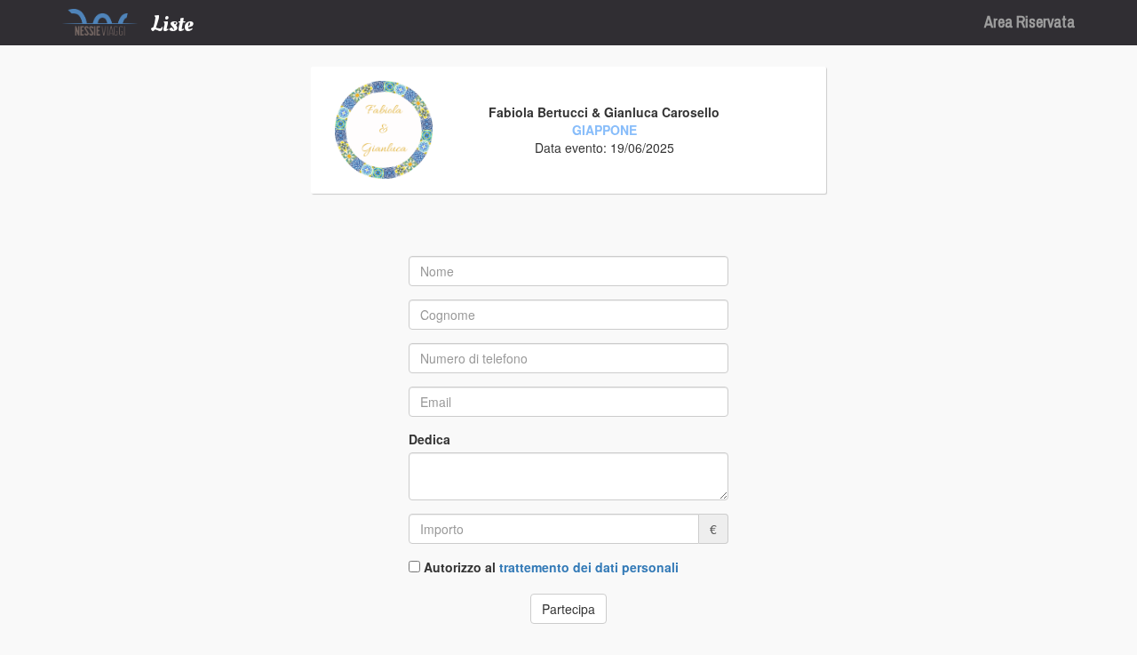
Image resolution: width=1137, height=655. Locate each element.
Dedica (429, 439)
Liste (172, 24)
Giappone (604, 130)
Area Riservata (1029, 22)
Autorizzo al (551, 567)
